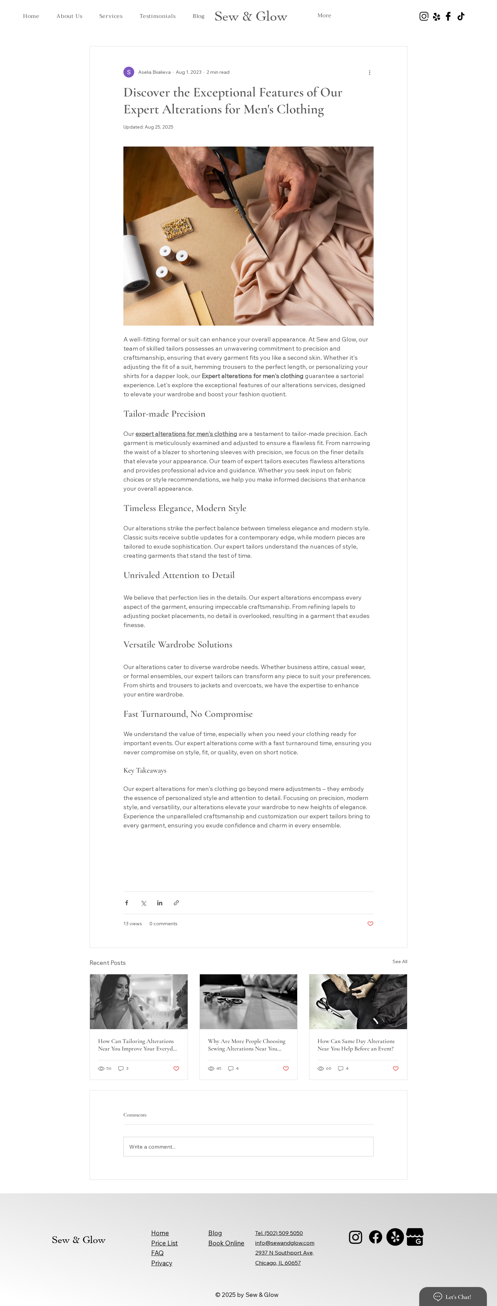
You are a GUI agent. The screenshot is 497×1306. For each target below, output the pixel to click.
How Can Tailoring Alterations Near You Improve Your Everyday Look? (138, 1044)
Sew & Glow (250, 16)
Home (160, 1233)
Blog (215, 1233)
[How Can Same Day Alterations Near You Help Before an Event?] (358, 1001)
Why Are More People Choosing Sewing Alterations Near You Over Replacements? (246, 1044)
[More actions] (369, 72)
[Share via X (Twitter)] (143, 903)
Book (216, 1243)
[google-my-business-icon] (415, 1237)
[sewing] (249, 1001)
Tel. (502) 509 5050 (279, 1233)
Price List (164, 1243)
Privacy (161, 1263)
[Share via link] (176, 903)
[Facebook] (375, 1237)
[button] (111, 16)
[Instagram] (355, 1237)
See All (400, 961)
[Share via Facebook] (126, 903)
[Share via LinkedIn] (160, 903)
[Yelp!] (395, 1237)
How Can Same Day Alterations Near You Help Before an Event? (356, 1044)
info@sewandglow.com (284, 1242)
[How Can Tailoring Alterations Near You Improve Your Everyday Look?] (139, 1001)
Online (234, 1243)
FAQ (157, 1253)
